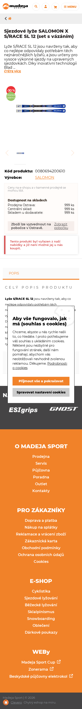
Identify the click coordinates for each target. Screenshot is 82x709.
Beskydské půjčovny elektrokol (38, 676)
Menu (72, 6)
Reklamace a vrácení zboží (41, 534)
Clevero (16, 702)
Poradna (41, 477)
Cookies (41, 561)
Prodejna (41, 456)
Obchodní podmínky (41, 548)
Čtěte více (12, 71)
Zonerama (38, 669)
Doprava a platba (41, 520)
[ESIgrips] (20, 411)
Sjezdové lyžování (41, 598)
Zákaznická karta (41, 541)
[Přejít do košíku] (55, 7)
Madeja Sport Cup (38, 662)
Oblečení (41, 625)
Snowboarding (41, 619)
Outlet (41, 484)
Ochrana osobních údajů (41, 555)
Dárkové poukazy (41, 632)
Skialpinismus (41, 612)
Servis (41, 463)
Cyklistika (41, 591)
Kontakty (41, 491)
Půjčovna (41, 470)
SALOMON (44, 177)
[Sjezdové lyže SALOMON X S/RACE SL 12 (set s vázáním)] (41, 109)
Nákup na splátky (41, 527)
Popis (14, 273)
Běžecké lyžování (41, 605)
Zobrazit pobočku (61, 226)
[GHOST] (61, 410)
